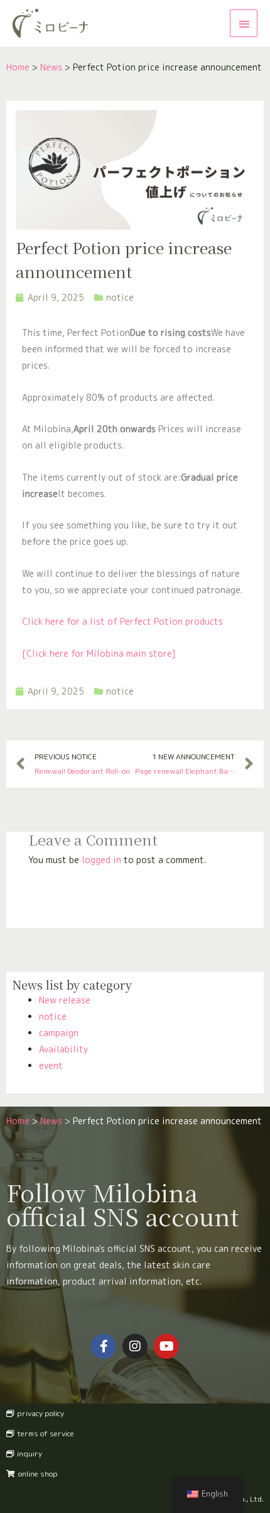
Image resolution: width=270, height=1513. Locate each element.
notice (53, 1016)
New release (64, 1000)
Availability (63, 1049)
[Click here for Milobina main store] (99, 653)
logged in (101, 860)
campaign (58, 1033)
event (51, 1065)
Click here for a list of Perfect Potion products (122, 621)
